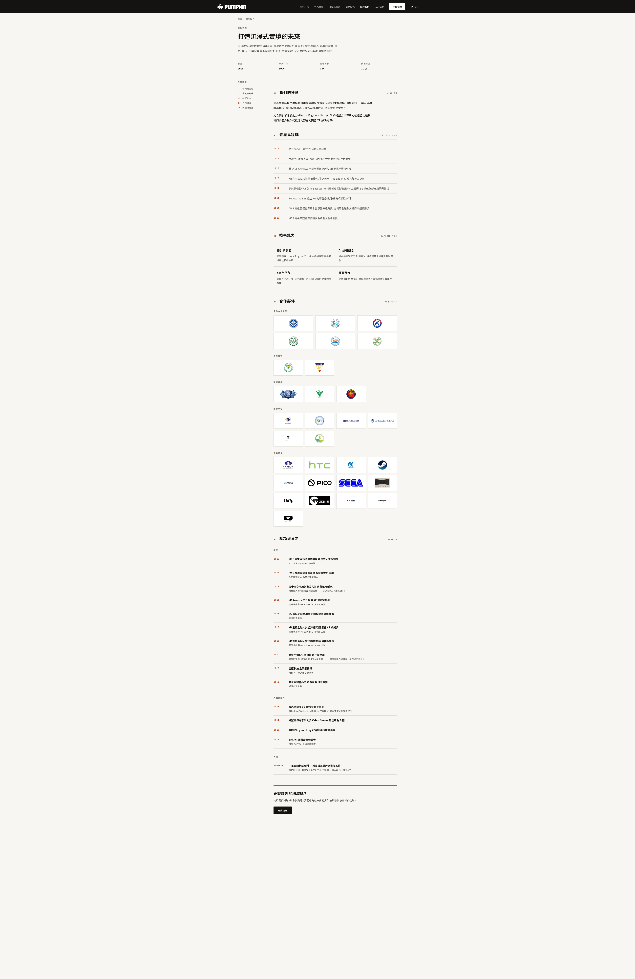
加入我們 (379, 6)
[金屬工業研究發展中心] (382, 421)
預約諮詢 (282, 810)
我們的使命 (247, 88)
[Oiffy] (288, 501)
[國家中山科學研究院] (288, 421)
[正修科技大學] (377, 323)
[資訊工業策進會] (351, 421)
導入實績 (318, 6)
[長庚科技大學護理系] (377, 341)
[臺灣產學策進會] (288, 439)
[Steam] (382, 465)
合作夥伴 (246, 103)
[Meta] (288, 483)
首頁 (240, 19)
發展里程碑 (247, 93)
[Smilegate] (382, 501)
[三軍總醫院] (351, 394)
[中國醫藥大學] (288, 368)
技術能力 (246, 98)
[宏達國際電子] (319, 465)
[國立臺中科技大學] (293, 323)
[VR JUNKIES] (288, 519)
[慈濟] (288, 394)
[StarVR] (382, 483)
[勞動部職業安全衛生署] (319, 421)
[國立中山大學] (293, 341)
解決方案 (304, 6)
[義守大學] (335, 323)
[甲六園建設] (288, 465)
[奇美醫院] (319, 394)
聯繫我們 (397, 6)
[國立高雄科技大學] (335, 341)
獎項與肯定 (247, 107)
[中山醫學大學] (319, 368)
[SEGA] (351, 483)
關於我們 (364, 6)
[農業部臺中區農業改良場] (319, 439)
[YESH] (351, 501)
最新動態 (350, 6)
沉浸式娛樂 (334, 6)
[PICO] (319, 483)
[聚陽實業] (351, 465)
